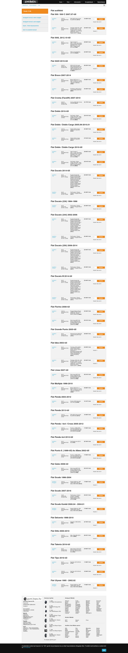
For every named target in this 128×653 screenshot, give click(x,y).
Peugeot (88, 634)
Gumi (60, 2)
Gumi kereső (26, 609)
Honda (77, 630)
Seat (87, 637)
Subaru (98, 630)
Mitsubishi (88, 630)
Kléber (77, 610)
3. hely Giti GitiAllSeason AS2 (55, 610)
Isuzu (76, 632)
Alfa (66, 628)
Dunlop (67, 610)
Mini (87, 629)
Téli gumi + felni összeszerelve (30, 628)
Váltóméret (26, 611)
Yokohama (99, 611)
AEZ (66, 620)
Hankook (77, 607)
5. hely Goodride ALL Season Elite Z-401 (54, 620)
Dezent (77, 620)
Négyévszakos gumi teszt (29, 624)
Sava (87, 612)
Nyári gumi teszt (27, 623)
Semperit (98, 601)
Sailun (87, 611)
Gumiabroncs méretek (28, 610)
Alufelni (25, 630)
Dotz (76, 621)
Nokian (87, 605)
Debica (66, 608)
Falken (66, 611)
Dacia (66, 635)
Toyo (97, 604)
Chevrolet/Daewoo (69, 631)
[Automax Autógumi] (26, 2)
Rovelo (87, 608)
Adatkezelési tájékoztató (29, 604)
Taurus (98, 602)
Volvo (97, 636)
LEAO (77, 613)
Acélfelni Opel (54, 549)
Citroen (67, 634)
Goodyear (77, 605)
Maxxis (87, 602)
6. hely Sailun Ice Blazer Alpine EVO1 (55, 626)
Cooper (67, 607)
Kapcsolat (25, 603)
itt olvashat (27, 647)
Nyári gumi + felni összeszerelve (31, 629)
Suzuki (98, 631)
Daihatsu (67, 636)
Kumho (77, 611)
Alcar (66, 621)
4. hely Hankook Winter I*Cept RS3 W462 (55, 615)
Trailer (97, 634)
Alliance (67, 601)
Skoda (98, 628)
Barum (66, 603)
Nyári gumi (26, 615)
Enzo (87, 620)
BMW (66, 630)
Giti (76, 603)
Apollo (66, 602)
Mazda (77, 637)
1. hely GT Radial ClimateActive (55, 601)
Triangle (98, 605)
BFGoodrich (68, 604)
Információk (77, 2)
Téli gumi (25, 614)
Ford (76, 629)
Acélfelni (25, 631)
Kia (76, 635)
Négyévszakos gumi (28, 616)
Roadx (87, 607)
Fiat (76, 628)
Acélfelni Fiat (54, 19)
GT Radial (77, 606)
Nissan (87, 631)
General (77, 602)
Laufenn (77, 612)
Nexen (87, 604)
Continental (68, 606)
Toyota (98, 632)
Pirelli (87, 606)
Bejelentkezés (101, 2)
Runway (88, 610)
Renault (88, 635)
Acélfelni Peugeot (54, 482)
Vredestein (99, 608)
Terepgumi (25, 619)
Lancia (77, 636)
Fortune (67, 613)
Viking (97, 607)
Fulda (76, 601)
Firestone (67, 612)
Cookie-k (25, 606)
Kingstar (77, 608)
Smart (97, 629)
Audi (66, 629)
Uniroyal (98, 606)
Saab (87, 636)
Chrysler (67, 632)
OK (104, 650)
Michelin (88, 603)
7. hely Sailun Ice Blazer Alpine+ (55, 630)
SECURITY (89, 613)
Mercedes (88, 628)
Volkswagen (99, 635)
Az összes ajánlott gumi (50, 639)
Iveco (76, 634)
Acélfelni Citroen (54, 192)
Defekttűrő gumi (27, 617)
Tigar (97, 603)
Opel (87, 632)
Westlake (98, 610)
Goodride (77, 604)
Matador (88, 601)
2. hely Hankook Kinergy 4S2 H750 (54, 607)
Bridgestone (68, 605)
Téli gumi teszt (26, 622)
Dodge (66, 637)
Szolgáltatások (89, 2)
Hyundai (77, 631)
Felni (68, 2)
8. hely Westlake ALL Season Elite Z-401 (54, 635)
